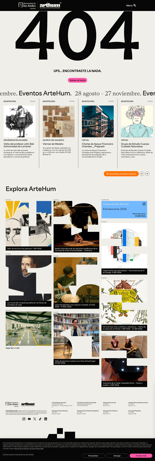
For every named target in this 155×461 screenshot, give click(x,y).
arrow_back (142, 173)
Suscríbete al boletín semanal (122, 173)
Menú (129, 5)
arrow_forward (147, 173)
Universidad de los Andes (12, 410)
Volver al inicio (77, 80)
